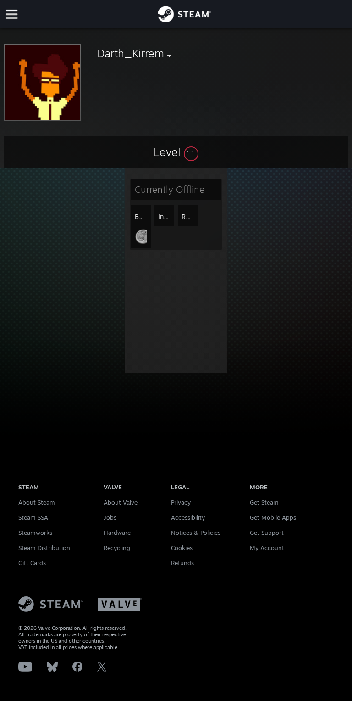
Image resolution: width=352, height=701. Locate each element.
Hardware (117, 532)
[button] (176, 152)
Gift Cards (32, 562)
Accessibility (188, 517)
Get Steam (264, 502)
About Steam (36, 502)
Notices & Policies (195, 532)
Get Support (267, 532)
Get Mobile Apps (273, 517)
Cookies (181, 547)
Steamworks (35, 532)
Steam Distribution (44, 547)
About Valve (121, 502)
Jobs (110, 517)
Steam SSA (33, 517)
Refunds (182, 562)
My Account (267, 547)
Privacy (181, 502)
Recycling (117, 547)
